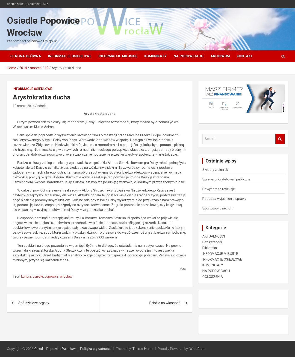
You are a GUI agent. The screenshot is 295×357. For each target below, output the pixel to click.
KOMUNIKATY (155, 56)
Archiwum (220, 56)
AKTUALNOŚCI (213, 236)
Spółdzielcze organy (33, 303)
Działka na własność (164, 303)
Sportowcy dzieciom (217, 208)
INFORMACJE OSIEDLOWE (69, 56)
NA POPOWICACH (189, 56)
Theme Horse (143, 349)
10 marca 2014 (24, 106)
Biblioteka (209, 248)
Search (280, 139)
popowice (51, 276)
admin (42, 106)
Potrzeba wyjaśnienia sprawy (224, 199)
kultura (26, 276)
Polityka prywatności (95, 349)
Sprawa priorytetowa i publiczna (226, 179)
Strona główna (25, 56)
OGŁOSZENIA (212, 277)
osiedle (38, 276)
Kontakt (245, 56)
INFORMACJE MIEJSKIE (117, 56)
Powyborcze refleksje (218, 189)
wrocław (66, 276)
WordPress (197, 349)
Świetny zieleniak (215, 170)
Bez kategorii (212, 242)
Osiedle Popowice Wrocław (55, 349)
